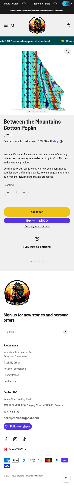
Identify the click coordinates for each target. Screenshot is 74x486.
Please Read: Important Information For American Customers (37, 10)
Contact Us (10, 381)
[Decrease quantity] (8, 192)
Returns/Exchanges (15, 368)
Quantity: (9, 184)
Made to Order (11, 3)
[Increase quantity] (23, 192)
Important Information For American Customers (18, 354)
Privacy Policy (11, 374)
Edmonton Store (41, 3)
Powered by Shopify (34, 475)
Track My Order (12, 362)
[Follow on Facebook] (6, 439)
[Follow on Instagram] (15, 439)
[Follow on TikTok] (24, 439)
